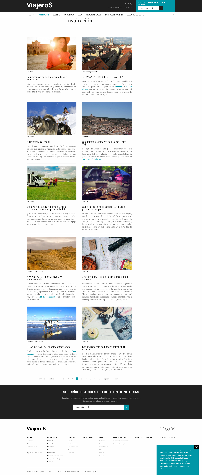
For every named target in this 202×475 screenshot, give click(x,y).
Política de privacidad (72, 472)
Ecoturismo (86, 136)
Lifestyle (30, 72)
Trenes (70, 450)
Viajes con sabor (93, 15)
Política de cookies (54, 472)
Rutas (29, 444)
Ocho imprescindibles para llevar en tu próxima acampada (104, 208)
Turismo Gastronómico (121, 441)
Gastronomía (103, 447)
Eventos (101, 453)
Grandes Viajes (32, 447)
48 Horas (30, 441)
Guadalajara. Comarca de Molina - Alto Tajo (104, 143)
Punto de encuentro (114, 15)
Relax (49, 450)
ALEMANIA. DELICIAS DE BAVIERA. (103, 77)
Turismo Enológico (119, 444)
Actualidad (69, 15)
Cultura (101, 450)
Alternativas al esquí (38, 141)
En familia (30, 136)
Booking (56, 15)
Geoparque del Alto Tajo (92, 159)
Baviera (118, 86)
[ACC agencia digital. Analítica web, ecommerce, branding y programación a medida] (95, 472)
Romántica (51, 444)
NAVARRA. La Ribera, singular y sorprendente (44, 278)
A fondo (29, 450)
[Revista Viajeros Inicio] (39, 5)
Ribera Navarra (47, 297)
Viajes (31, 15)
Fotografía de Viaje (53, 459)
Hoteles (70, 441)
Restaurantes (72, 444)
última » (118, 379)
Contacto (128, 7)
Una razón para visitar (90, 72)
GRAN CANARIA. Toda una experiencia (48, 346)
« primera (41, 379)
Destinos (102, 441)
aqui (170, 469)
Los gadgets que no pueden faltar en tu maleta (104, 348)
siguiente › (107, 379)
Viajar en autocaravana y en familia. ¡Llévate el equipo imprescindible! (47, 208)
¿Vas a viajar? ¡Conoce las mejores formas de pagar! (105, 278)
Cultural (50, 441)
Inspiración (44, 15)
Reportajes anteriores (34, 453)
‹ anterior (52, 379)
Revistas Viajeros (115, 7)
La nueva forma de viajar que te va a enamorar (47, 78)
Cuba (80, 15)
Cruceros (71, 453)
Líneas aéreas (73, 447)
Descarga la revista (135, 15)
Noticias (101, 456)
